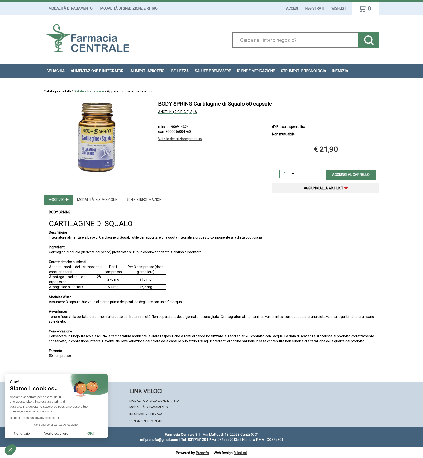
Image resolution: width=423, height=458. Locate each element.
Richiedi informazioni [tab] (144, 200)
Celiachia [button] (56, 71)
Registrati (314, 8)
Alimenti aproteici (147, 71)
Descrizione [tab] (58, 200)
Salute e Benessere (89, 91)
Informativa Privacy (146, 414)
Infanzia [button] (340, 71)
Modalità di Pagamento (71, 8)
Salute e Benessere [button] (213, 71)
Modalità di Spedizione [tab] (97, 200)
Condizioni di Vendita (146, 421)
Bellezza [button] (180, 71)
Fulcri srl (240, 453)
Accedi (292, 8)
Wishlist (338, 8)
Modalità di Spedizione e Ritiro (129, 8)
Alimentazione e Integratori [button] (97, 71)
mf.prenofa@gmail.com (159, 439)
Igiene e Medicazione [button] (256, 71)
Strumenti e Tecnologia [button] (303, 71)
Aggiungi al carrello (351, 175)
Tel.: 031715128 (193, 439)
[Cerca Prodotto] (368, 40)
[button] (277, 174)
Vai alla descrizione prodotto (180, 139)
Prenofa (202, 453)
